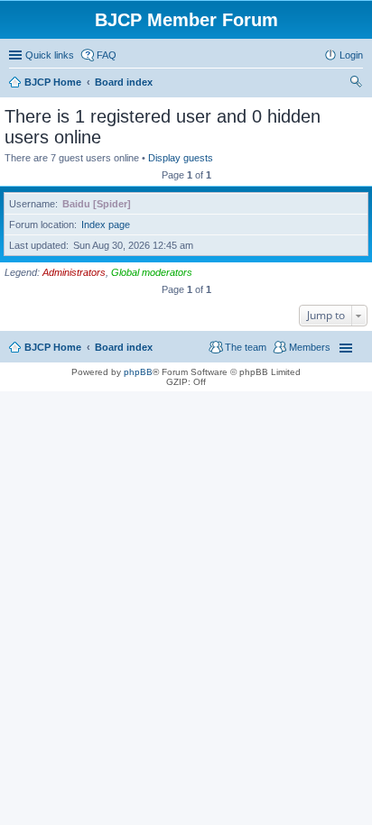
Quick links (49, 55)
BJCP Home (52, 347)
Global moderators (151, 272)
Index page (105, 224)
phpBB (138, 372)
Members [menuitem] (309, 347)
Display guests (180, 157)
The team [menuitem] (245, 347)
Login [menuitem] (351, 55)
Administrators (74, 272)
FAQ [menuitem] (106, 55)
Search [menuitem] (356, 84)
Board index (124, 347)
